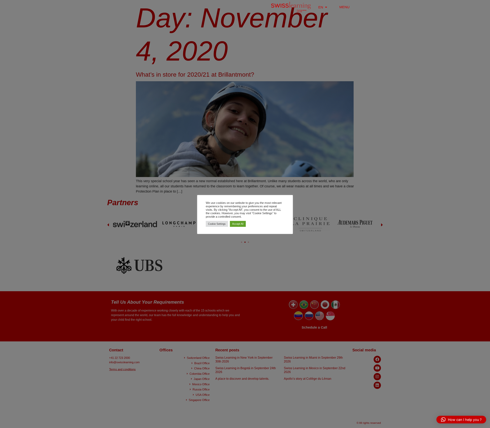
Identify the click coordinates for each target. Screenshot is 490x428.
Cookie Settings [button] (217, 223)
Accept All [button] (237, 223)
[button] (461, 419)
